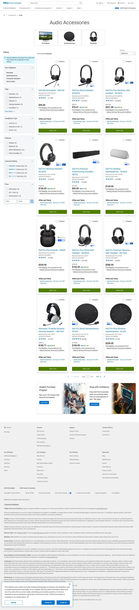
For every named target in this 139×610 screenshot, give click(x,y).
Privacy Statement (44, 493)
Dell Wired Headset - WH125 (51, 90)
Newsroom (40, 470)
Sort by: (122, 50)
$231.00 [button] (109, 107)
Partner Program (75, 463)
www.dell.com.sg (101, 508)
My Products (41, 442)
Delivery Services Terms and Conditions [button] (52, 110)
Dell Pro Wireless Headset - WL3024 (51, 170)
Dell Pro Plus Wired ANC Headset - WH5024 (83, 251)
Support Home (74, 431)
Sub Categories (10, 68)
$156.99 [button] (43, 188)
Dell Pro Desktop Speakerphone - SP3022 (116, 170)
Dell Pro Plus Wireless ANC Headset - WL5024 (118, 91)
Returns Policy (22, 533)
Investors (40, 467)
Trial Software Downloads (110, 478)
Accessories (12, 15)
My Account (40, 431)
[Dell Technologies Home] (12, 3)
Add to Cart (52, 130)
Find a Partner (74, 456)
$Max (20, 201)
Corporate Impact (42, 478)
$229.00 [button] (43, 265)
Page (83, 376)
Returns (72, 438)
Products (7, 459)
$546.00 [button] (109, 265)
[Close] (69, 584)
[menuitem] (25, 8)
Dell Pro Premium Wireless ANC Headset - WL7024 (118, 251)
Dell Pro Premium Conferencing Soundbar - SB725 (83, 172)
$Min (7, 201)
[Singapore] (4, 15)
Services (6, 467)
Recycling (40, 474)
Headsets (9, 73)
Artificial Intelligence (10, 456)
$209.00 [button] (109, 343)
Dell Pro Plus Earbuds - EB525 (52, 250)
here (64, 581)
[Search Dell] (80, 3)
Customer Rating (11, 161)
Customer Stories (42, 481)
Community (106, 431)
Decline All (48, 602)
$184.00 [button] (76, 345)
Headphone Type (11, 118)
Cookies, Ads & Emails (83, 493)
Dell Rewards (106, 459)
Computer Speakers (13, 78)
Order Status (41, 435)
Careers (39, 459)
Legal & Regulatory (101, 493)
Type (6, 89)
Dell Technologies (9, 488)
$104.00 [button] (109, 186)
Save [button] (81, 107)
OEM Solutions (74, 459)
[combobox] (55, 3)
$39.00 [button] (42, 105)
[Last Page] (104, 376)
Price (6, 184)
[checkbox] (12, 93)
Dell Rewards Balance (43, 446)
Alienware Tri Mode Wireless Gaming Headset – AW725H (51, 330)
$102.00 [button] (76, 267)
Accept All (63, 602)
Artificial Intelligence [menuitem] (9, 8)
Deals (6, 470)
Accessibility (115, 493)
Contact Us (105, 435)
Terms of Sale (29, 493)
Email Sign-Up (106, 467)
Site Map (7, 432)
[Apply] (32, 201)
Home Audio (10, 81)
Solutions (7, 463)
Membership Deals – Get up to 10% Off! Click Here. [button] (52, 122)
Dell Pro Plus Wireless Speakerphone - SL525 (116, 330)
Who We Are (40, 456)
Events (104, 463)
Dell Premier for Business (128, 8)
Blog (103, 456)
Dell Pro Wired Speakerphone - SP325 (86, 330)
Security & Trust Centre (109, 474)
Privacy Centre (106, 470)
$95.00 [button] (75, 188)
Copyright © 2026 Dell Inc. (12, 493)
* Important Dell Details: (11, 504)
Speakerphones (11, 76)
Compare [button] (62, 61)
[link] (111, 3)
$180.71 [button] (43, 345)
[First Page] (68, 376)
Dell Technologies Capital (44, 463)
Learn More (44, 402)
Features (8, 138)
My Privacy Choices (61, 493)
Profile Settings (41, 438)
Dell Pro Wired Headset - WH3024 (83, 91)
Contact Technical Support (78, 435)
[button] (100, 3)
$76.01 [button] (75, 107)
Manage (13, 602)
